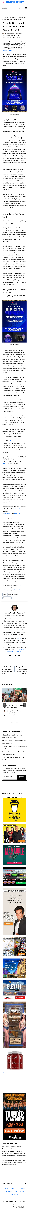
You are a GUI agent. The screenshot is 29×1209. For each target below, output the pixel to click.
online (10, 441)
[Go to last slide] (4, 705)
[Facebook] (13, 1207)
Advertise (22, 1189)
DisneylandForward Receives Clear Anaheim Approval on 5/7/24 (21, 668)
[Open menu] (25, 8)
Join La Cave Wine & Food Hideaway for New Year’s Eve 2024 (7, 668)
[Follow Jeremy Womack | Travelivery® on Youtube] (19, 655)
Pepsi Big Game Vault (13, 594)
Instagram (7, 513)
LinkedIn (19, 638)
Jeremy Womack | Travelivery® (14, 33)
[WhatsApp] (19, 1207)
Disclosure (8, 1191)
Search (25, 1183)
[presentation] (14, 695)
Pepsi (4, 594)
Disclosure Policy (7, 50)
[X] (16, 1207)
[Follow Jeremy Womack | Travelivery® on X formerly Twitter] (13, 655)
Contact (13, 1189)
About (6, 1189)
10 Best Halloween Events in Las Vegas (13, 746)
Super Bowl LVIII (7, 598)
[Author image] (3, 33)
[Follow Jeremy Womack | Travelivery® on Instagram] (16, 655)
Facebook (17, 513)
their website (17, 509)
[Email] (22, 1207)
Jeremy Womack (15, 1194)
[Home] (3, 17)
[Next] (24, 705)
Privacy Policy (19, 1191)
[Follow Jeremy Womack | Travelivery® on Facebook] (10, 655)
